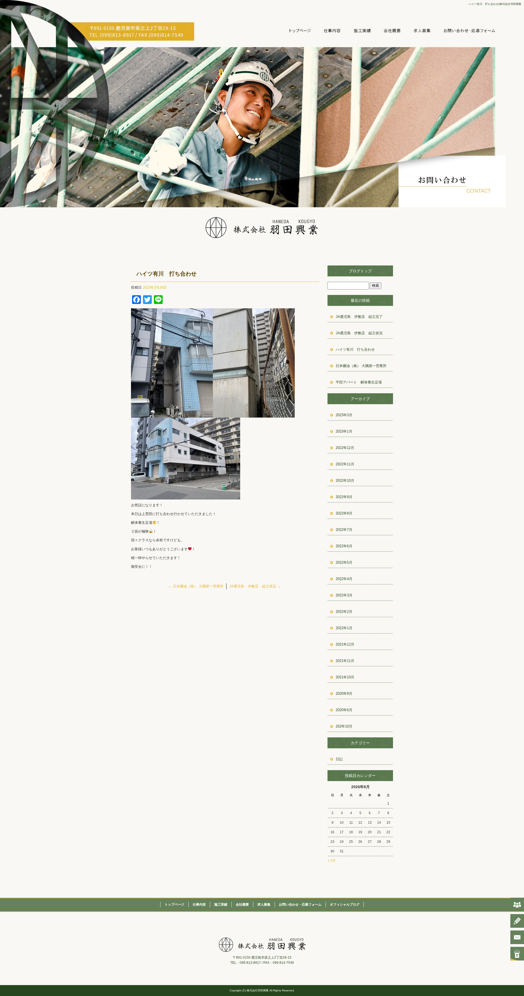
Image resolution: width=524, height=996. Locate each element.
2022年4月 (344, 579)
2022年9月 (344, 497)
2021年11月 (345, 661)
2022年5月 (344, 562)
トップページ (303, 30)
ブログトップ (360, 271)
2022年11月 (345, 464)
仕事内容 (334, 30)
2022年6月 (344, 546)
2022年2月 (344, 612)
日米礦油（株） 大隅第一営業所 (196, 586)
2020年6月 (344, 710)
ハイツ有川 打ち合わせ (355, 349)
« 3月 (332, 860)
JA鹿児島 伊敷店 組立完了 (359, 317)
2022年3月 (344, 595)
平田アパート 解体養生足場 (359, 382)
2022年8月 (344, 513)
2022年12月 (345, 448)
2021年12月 (345, 644)
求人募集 (427, 30)
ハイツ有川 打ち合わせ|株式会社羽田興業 (495, 3)
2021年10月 (345, 677)
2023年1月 (344, 431)
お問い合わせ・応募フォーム (469, 30)
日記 (339, 759)
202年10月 (344, 726)
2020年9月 (344, 693)
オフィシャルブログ (344, 904)
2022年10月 (345, 480)
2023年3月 (344, 415)
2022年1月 (344, 628)
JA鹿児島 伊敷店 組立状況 (255, 586)
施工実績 (365, 30)
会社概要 (396, 30)
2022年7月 (344, 530)
